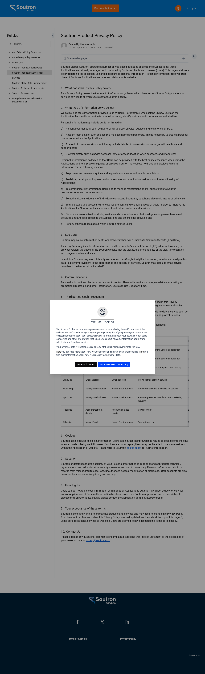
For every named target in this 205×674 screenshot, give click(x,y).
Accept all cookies (85, 364)
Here (58, 351)
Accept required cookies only (114, 364)
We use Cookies (102, 322)
